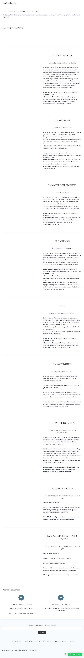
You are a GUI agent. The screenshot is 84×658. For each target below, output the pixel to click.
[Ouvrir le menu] (80, 3)
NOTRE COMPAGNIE (16, 641)
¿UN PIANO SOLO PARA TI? (61, 604)
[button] (75, 654)
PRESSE (57, 641)
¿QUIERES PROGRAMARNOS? (21, 604)
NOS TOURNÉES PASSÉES (44, 641)
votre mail (53, 625)
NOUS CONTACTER (68, 641)
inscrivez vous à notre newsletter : (39, 625)
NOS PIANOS (29, 641)
